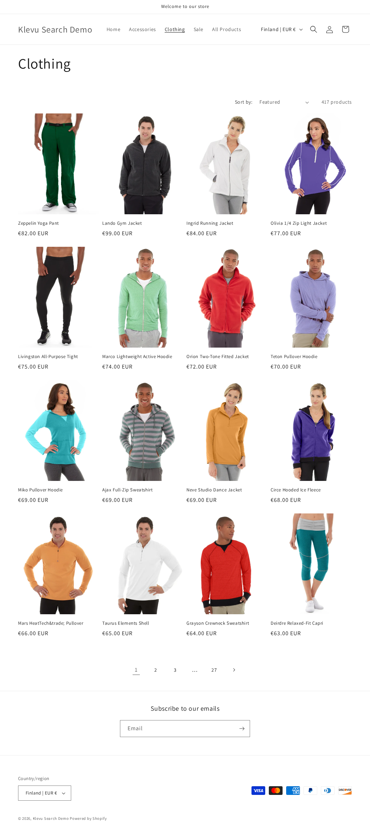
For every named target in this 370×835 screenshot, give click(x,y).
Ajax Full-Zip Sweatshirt (127, 490)
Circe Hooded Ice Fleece (296, 490)
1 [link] (136, 669)
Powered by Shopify (88, 818)
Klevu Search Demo (51, 818)
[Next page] (234, 670)
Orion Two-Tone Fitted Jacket (217, 357)
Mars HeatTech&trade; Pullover (50, 623)
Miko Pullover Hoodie (40, 490)
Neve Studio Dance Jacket (214, 490)
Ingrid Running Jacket (209, 223)
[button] (314, 29)
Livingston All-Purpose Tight (48, 357)
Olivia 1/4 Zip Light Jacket (299, 223)
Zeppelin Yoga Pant (38, 223)
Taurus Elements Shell (125, 623)
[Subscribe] (242, 728)
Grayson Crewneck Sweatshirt (217, 623)
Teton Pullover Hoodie (294, 357)
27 (214, 670)
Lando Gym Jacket (122, 223)
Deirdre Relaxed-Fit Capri (297, 623)
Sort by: (243, 102)
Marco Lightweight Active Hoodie (137, 357)
